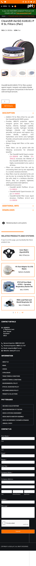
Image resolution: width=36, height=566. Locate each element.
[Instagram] (28, 2)
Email (3, 453)
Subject (4, 499)
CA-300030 (13, 200)
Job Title (4, 466)
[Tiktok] (34, 2)
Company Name (7, 472)
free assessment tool (23, 13)
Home (3, 16)
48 (22, 312)
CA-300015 (13, 189)
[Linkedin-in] (26, 2)
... (7, 16)
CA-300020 (14, 156)
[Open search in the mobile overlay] (9, 6)
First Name (5, 436)
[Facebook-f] (23, 2)
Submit (18, 531)
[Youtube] (31, 2)
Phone (4, 459)
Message (4, 506)
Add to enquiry (8, 106)
